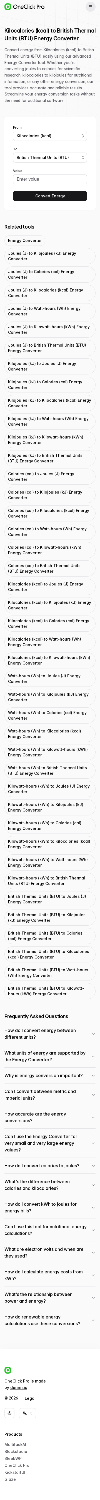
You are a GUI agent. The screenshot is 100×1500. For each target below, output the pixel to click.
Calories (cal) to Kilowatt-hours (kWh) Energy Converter (44, 550)
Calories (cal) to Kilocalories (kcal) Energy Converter (48, 513)
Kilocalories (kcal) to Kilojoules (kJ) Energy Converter (49, 605)
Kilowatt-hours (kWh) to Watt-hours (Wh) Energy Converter (48, 862)
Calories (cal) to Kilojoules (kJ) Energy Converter (45, 495)
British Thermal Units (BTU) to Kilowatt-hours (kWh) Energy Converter (46, 991)
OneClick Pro (16, 1465)
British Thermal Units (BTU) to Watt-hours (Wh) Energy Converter (48, 972)
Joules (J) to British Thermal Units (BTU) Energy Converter (47, 348)
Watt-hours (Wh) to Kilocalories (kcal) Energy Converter (44, 734)
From (17, 127)
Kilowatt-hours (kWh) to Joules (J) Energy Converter (49, 789)
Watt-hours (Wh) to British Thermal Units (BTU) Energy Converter (47, 770)
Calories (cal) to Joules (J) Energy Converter (41, 476)
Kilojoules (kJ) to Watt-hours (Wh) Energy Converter (48, 421)
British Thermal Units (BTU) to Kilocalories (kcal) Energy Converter (48, 954)
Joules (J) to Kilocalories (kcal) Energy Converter (45, 293)
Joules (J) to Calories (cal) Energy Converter (41, 274)
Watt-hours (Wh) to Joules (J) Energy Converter (44, 678)
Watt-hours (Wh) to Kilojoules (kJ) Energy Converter (48, 697)
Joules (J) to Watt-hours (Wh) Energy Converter (44, 311)
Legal (30, 1398)
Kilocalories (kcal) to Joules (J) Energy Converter (45, 587)
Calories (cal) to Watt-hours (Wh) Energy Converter (47, 531)
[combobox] (50, 136)
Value (17, 171)
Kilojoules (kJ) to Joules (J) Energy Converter (42, 366)
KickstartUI (14, 1472)
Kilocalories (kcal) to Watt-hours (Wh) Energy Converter (44, 642)
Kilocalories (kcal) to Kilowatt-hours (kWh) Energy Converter (49, 660)
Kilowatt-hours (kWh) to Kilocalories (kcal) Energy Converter (49, 844)
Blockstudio (15, 1451)
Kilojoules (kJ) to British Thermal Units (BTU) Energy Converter (45, 458)
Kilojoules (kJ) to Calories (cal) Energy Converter (45, 384)
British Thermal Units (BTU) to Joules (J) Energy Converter (47, 899)
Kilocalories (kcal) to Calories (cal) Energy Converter (48, 623)
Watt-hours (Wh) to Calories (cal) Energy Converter (47, 715)
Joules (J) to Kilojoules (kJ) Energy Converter (42, 256)
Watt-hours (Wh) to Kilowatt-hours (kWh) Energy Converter (48, 752)
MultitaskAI (15, 1444)
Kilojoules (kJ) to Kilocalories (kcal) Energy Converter (49, 403)
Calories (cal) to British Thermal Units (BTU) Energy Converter (44, 568)
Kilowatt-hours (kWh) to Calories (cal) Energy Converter (44, 825)
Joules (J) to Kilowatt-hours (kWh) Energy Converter (49, 329)
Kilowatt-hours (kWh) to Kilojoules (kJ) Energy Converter (45, 807)
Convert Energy (50, 195)
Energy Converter (25, 240)
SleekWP (13, 1458)
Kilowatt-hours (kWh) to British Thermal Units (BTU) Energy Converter (46, 881)
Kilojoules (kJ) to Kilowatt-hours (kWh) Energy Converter (45, 440)
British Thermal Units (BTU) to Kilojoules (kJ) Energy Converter (47, 917)
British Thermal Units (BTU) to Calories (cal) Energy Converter (45, 936)
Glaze (10, 1479)
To (15, 149)
